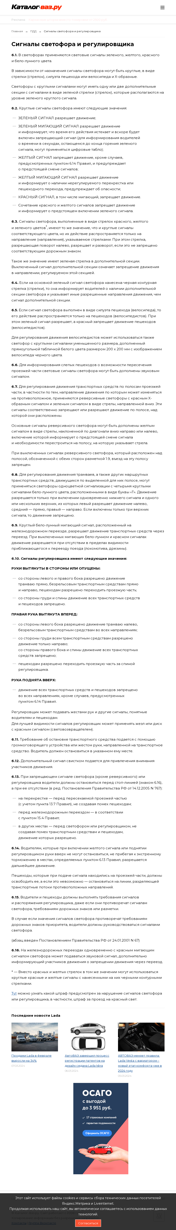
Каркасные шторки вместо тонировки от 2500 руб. (68, 19)
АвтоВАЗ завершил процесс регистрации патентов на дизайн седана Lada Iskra (87, 1060)
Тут (14, 993)
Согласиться (88, 1223)
